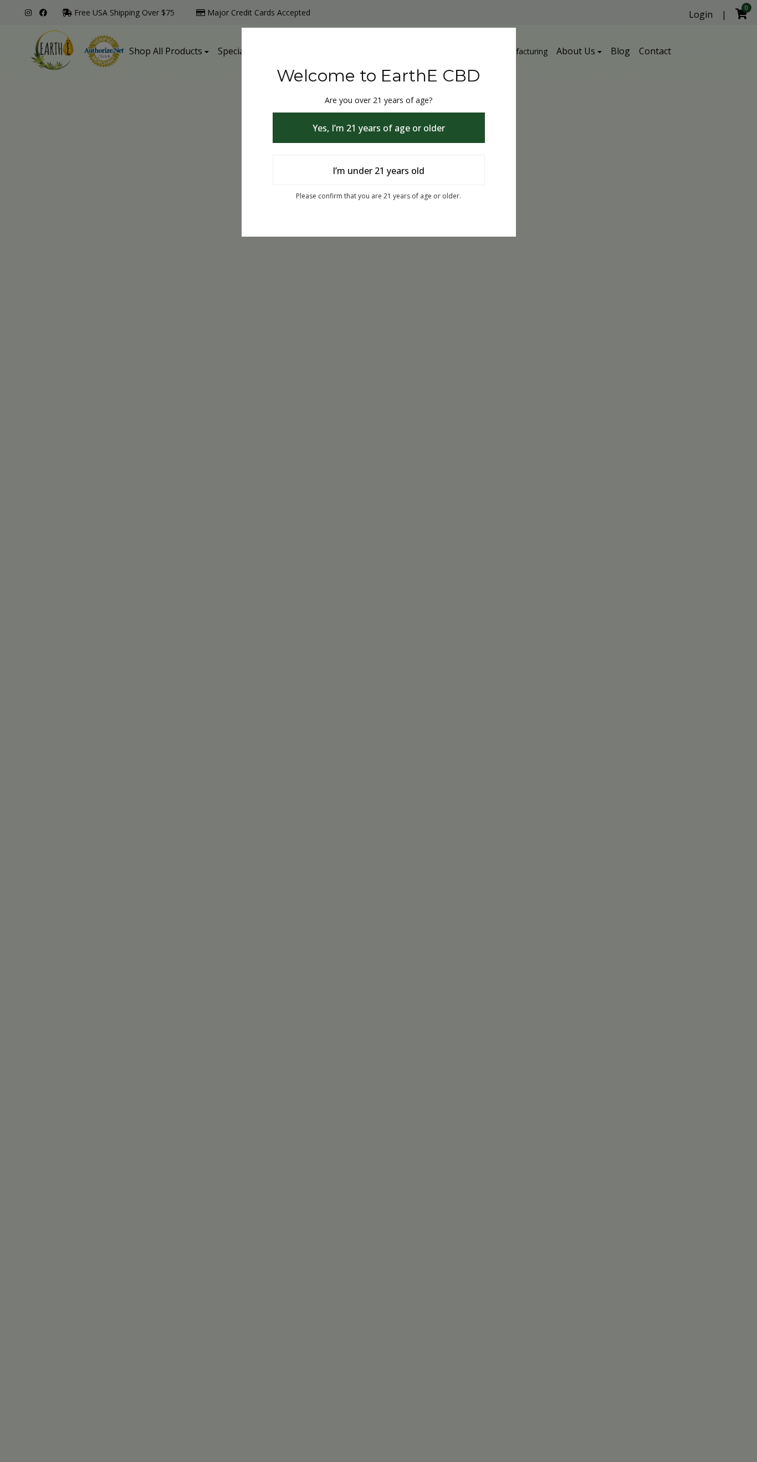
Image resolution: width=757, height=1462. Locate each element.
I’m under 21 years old (378, 171)
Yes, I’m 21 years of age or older (379, 128)
